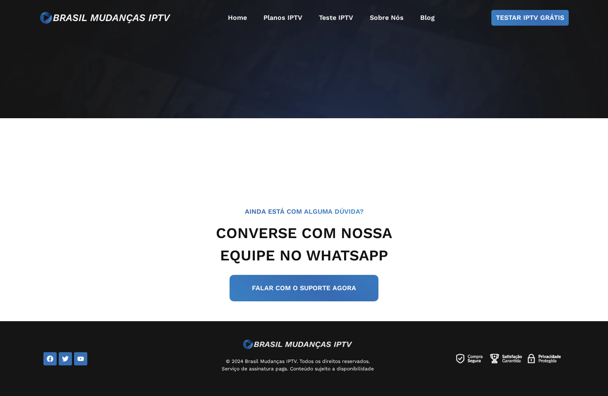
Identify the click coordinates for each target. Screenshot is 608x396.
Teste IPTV (336, 17)
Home (237, 17)
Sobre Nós (387, 17)
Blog (427, 17)
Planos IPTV (282, 17)
